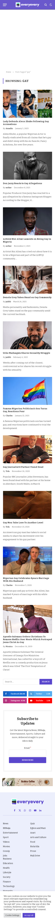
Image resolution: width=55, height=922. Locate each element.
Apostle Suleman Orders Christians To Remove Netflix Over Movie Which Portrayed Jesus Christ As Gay (27, 639)
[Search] (46, 4)
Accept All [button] (28, 915)
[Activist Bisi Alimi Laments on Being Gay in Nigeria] (27, 221)
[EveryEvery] (27, 5)
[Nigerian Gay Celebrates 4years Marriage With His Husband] (27, 560)
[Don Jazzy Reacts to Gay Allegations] (27, 166)
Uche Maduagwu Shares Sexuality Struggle (26, 353)
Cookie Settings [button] (12, 915)
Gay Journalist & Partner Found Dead (23, 467)
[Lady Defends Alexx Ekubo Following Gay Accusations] (27, 104)
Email (27, 748)
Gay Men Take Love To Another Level (23, 522)
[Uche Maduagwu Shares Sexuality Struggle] (27, 335)
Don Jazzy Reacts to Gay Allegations (22, 183)
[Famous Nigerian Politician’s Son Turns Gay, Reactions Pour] (27, 391)
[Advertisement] (27, 40)
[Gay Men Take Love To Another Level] (27, 505)
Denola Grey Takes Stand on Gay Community (27, 297)
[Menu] (5, 4)
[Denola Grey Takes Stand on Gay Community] (27, 280)
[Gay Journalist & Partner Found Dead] (27, 449)
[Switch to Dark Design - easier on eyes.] (50, 4)
